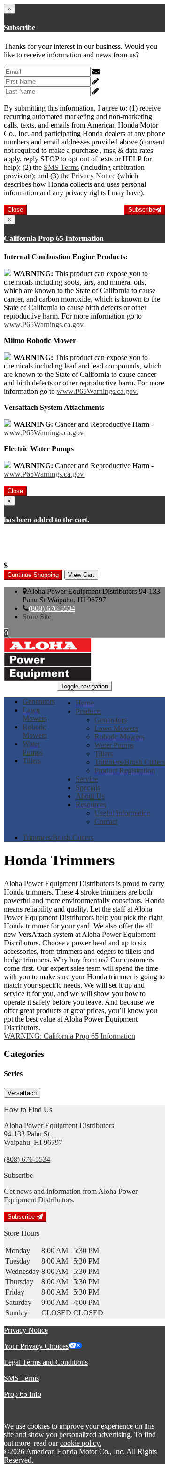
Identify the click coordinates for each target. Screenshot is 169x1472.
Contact (105, 821)
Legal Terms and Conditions (46, 1362)
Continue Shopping (33, 574)
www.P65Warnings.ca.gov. (44, 324)
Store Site (37, 617)
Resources (91, 804)
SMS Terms (61, 167)
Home (85, 703)
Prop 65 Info (22, 1394)
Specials (88, 788)
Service (87, 779)
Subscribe (141, 209)
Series (13, 1074)
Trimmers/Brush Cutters (129, 762)
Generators (110, 720)
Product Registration (124, 771)
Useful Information (122, 813)
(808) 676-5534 (52, 608)
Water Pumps (114, 745)
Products (88, 711)
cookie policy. (80, 1443)
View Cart (81, 574)
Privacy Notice (93, 176)
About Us (90, 796)
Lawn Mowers (116, 728)
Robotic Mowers (119, 737)
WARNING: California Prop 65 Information (69, 1036)
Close (15, 209)
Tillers (103, 754)
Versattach (22, 1092)
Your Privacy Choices (36, 1346)
